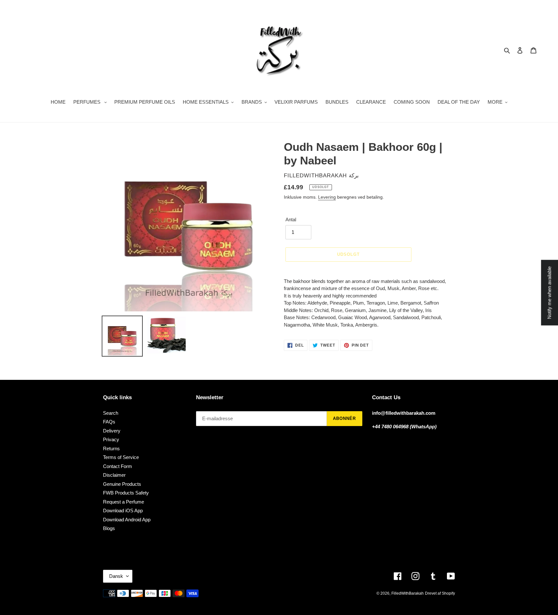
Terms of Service (121, 457)
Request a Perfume (123, 502)
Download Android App (126, 519)
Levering (327, 197)
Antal (290, 219)
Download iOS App (123, 510)
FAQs (109, 421)
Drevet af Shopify (440, 593)
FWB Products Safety (126, 492)
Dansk (116, 576)
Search (110, 413)
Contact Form (117, 466)
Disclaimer (114, 475)
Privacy (111, 439)
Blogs (109, 528)
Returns (111, 448)
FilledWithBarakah (407, 593)
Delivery (111, 430)
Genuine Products (122, 484)
